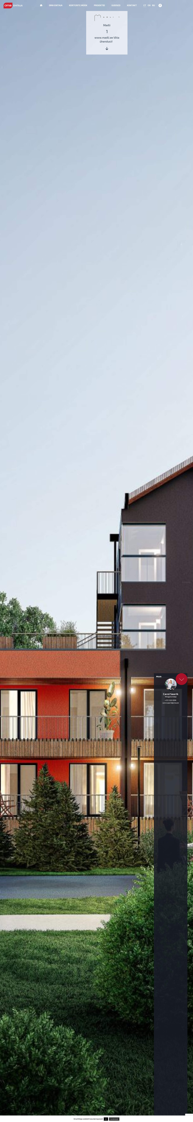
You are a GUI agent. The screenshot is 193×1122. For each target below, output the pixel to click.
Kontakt (132, 5)
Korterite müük (78, 5)
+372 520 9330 (170, 700)
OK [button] (106, 1119)
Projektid (99, 5)
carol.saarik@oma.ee (171, 703)
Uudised (115, 5)
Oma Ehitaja (55, 5)
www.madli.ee (103, 37)
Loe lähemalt (114, 1119)
